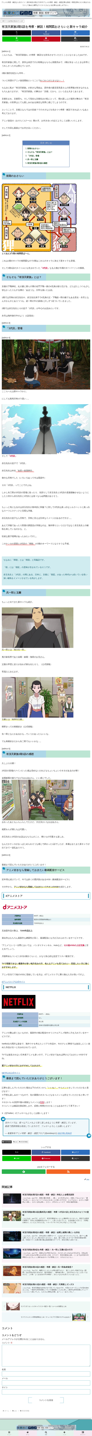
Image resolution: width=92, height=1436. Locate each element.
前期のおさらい (33, 148)
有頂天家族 (7, 1142)
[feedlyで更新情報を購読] (24, 1171)
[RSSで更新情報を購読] (68, 1171)
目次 (42, 143)
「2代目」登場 (33, 156)
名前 (4, 1369)
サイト (5, 1387)
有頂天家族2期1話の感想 (37, 163)
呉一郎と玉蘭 (32, 159)
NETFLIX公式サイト (11, 1073)
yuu (16, 1142)
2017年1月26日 (65, 1133)
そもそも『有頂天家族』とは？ (40, 152)
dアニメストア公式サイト (13, 982)
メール (5, 1378)
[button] (75, 39)
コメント (7, 1343)
